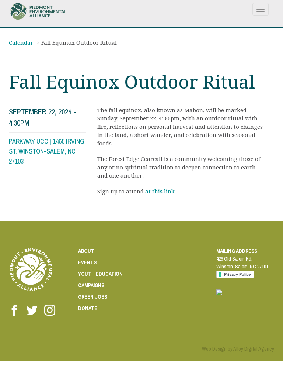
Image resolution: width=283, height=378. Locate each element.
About (86, 251)
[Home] (41, 11)
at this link (160, 191)
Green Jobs (92, 296)
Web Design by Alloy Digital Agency (238, 349)
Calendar (21, 42)
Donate (87, 308)
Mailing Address (236, 251)
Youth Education (100, 274)
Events (87, 262)
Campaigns (91, 285)
